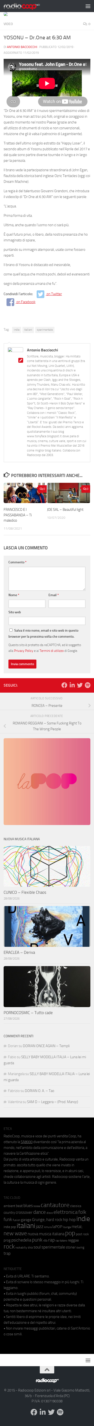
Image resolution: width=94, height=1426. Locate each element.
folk (82, 1212)
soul (37, 1247)
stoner (71, 1247)
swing (80, 1247)
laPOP (57, 1227)
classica (75, 1206)
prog (7, 1240)
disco (50, 1212)
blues (28, 1205)
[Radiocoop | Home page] (28, 6)
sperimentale (45, 329)
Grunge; (39, 1219)
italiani (28, 329)
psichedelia (21, 1240)
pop (70, 1233)
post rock (82, 1234)
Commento (17, 562)
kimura (48, 1227)
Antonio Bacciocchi (22, 47)
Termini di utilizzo (52, 651)
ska (30, 1247)
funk (8, 1219)
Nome (13, 595)
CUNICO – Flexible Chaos (25, 892)
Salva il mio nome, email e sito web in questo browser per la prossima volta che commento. (43, 633)
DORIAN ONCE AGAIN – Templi (46, 1046)
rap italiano (61, 1240)
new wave (15, 1233)
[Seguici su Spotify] (87, 685)
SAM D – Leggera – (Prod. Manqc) (52, 1102)
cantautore (55, 1205)
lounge (67, 1227)
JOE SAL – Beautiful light (65, 509)
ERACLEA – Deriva (19, 952)
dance (39, 1212)
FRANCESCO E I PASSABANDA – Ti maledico (18, 515)
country (9, 1212)
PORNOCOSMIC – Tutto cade (28, 1012)
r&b (45, 1240)
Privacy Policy (23, 651)
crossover (24, 1212)
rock (9, 1246)
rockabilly (21, 1247)
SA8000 (27, 1142)
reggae (73, 1240)
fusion (16, 1220)
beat (19, 1206)
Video (8, 24)
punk (37, 1240)
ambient (9, 1206)
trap (7, 1253)
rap (51, 1240)
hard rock (54, 1219)
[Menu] (88, 6)
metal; (77, 1226)
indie (17, 329)
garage (26, 1220)
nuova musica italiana (46, 1233)
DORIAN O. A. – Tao (39, 1091)
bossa (37, 1206)
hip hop (69, 1219)
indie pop (10, 1227)
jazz (39, 1226)
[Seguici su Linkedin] (72, 685)
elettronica (66, 1212)
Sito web (14, 612)
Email (53, 595)
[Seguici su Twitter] (80, 685)
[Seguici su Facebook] (64, 685)
